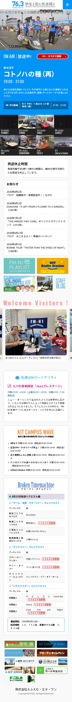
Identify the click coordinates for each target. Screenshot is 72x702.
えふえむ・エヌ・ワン (36, 4)
